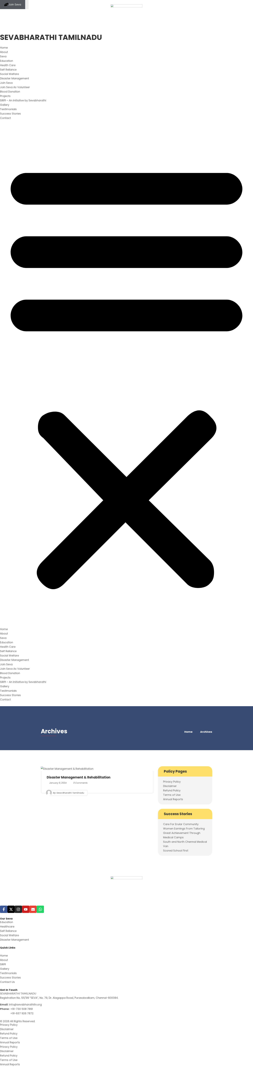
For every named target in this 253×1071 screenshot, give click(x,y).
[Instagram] (18, 909)
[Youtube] (25, 909)
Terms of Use (172, 795)
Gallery (4, 105)
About (4, 52)
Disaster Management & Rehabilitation (78, 777)
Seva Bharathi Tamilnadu (70, 792)
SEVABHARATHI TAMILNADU (51, 37)
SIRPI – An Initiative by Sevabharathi (23, 100)
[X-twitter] (11, 909)
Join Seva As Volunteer (15, 87)
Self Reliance (8, 69)
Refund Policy (172, 790)
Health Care (8, 65)
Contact (5, 118)
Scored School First (175, 850)
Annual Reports (173, 799)
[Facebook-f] (3, 909)
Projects (5, 96)
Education (6, 61)
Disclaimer (170, 786)
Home (4, 47)
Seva (3, 56)
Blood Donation (10, 91)
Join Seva (6, 83)
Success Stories (10, 113)
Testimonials (8, 109)
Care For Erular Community (181, 824)
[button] (126, 373)
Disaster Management (14, 78)
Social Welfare (9, 74)
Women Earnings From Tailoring (184, 828)
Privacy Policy (172, 781)
